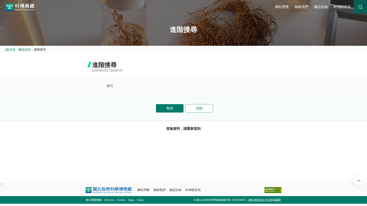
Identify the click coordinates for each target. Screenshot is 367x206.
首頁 (12, 49)
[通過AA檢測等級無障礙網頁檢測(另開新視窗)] (273, 190)
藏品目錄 (321, 7)
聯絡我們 (301, 7)
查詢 (169, 108)
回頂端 (362, 180)
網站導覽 (282, 7)
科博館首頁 (342, 7)
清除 (199, 108)
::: (1, 6)
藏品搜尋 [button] (360, 7)
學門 (110, 86)
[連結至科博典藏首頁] (20, 6)
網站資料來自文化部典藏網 (264, 199)
